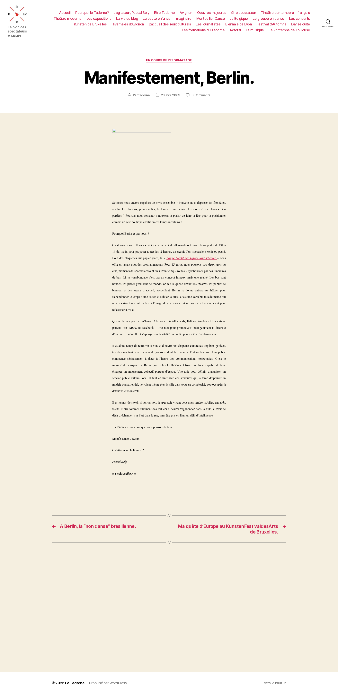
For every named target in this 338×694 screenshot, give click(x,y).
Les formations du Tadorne (203, 30)
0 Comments (200, 95)
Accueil (65, 13)
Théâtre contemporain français (285, 13)
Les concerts (299, 18)
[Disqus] (169, 607)
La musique (255, 30)
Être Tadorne (164, 13)
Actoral (235, 30)
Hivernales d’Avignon (128, 24)
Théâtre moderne (68, 18)
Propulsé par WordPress (108, 683)
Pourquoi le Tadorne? (92, 13)
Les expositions (98, 18)
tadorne (144, 95)
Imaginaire (183, 18)
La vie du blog (127, 18)
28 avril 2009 (170, 95)
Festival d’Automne (271, 24)
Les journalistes (208, 24)
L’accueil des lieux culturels (170, 24)
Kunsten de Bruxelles (90, 24)
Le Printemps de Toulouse (289, 30)
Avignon (186, 13)
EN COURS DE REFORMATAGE (169, 60)
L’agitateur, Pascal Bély (131, 13)
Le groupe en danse (268, 18)
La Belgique (239, 18)
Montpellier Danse (210, 18)
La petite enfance (157, 18)
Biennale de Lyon (238, 24)
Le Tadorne (74, 683)
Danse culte (300, 24)
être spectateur (243, 13)
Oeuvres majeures (211, 13)
